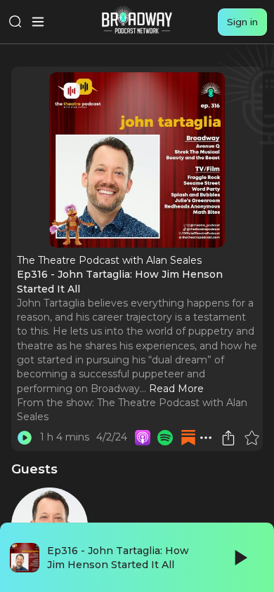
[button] (206, 437)
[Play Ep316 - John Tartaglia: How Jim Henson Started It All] (24, 437)
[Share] (228, 437)
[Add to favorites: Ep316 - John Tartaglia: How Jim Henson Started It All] (251, 437)
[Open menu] (38, 21)
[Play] (239, 557)
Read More (176, 388)
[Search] (15, 21)
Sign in (242, 21)
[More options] (206, 437)
